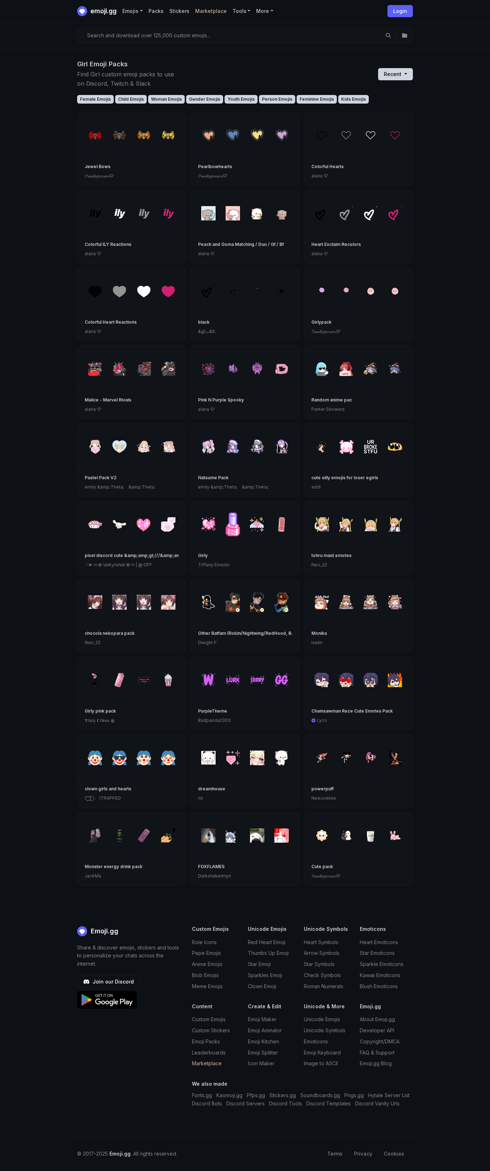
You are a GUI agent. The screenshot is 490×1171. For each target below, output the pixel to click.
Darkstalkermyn (214, 876)
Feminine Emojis (317, 99)
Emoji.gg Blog (376, 1063)
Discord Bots (207, 1103)
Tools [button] (239, 11)
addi (316, 487)
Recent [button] (393, 74)
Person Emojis (277, 99)
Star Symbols (319, 964)
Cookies (394, 1154)
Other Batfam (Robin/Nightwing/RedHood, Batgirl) (251, 633)
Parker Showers (328, 409)
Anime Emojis (207, 964)
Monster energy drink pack (113, 866)
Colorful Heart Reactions (111, 322)
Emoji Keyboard (322, 1052)
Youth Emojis (241, 99)
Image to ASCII (321, 1063)
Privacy (363, 1154)
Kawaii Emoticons (380, 975)
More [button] (262, 11)
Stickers (179, 11)
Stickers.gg (282, 1095)
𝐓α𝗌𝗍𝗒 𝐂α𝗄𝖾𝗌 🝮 (100, 720)
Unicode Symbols (324, 1030)
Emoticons (316, 1041)
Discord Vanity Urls (377, 1103)
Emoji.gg (103, 931)
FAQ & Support (377, 1052)
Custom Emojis (209, 1019)
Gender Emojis (204, 99)
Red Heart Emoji (267, 942)
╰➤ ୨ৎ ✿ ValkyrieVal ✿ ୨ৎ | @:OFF (118, 564)
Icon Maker (261, 1063)
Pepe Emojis (206, 953)
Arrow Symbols (321, 953)
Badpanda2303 (214, 720)
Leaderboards (209, 1052)
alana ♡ (319, 175)
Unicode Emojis (322, 1019)
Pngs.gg (354, 1095)
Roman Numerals (323, 986)
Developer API (377, 1030)
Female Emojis (95, 99)
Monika (319, 633)
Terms (335, 1154)
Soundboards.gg (320, 1095)
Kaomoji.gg (229, 1095)
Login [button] (400, 11)
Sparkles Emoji (265, 975)
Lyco (322, 720)
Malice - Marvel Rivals (108, 400)
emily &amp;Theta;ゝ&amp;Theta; (120, 487)
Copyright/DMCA (380, 1041)
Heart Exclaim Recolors (336, 244)
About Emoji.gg (377, 1019)
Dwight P (207, 642)
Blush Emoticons (379, 986)
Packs (156, 11)
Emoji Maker (262, 1019)
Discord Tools (285, 1103)
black (203, 322)
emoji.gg (103, 11)
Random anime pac (331, 400)
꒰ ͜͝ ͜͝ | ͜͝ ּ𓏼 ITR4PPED (103, 798)
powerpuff (322, 788)
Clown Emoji (262, 986)
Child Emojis (131, 99)
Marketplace (211, 11)
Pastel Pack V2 (101, 477)
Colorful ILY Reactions (108, 244)
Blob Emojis (205, 975)
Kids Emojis (353, 99)
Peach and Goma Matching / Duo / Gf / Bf (241, 244)
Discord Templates (328, 1103)
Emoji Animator (265, 1030)
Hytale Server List (389, 1095)
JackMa (93, 876)
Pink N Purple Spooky (221, 400)
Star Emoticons (377, 953)
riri (200, 798)
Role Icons (204, 942)
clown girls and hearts (108, 788)
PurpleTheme (212, 711)
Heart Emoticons (379, 942)
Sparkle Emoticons (382, 964)
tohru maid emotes (331, 555)
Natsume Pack (213, 477)
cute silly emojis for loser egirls (344, 477)
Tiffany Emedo (214, 564)
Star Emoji (259, 964)
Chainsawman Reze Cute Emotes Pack (352, 711)
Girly (203, 555)
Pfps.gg (256, 1095)
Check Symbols (322, 975)
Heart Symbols (321, 942)
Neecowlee (323, 798)
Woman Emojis (166, 99)
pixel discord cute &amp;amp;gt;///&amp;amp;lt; (137, 555)
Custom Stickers (211, 1030)
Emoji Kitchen (263, 1041)
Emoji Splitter (263, 1052)
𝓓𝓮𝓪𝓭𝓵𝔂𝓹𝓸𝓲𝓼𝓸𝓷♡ (99, 175)
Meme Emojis (207, 986)
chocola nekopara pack (110, 633)
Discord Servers (245, 1103)
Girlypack (321, 322)
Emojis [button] (130, 11)
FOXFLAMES (211, 866)
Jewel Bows (97, 166)
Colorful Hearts (327, 166)
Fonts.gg (202, 1095)
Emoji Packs (206, 1041)
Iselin (316, 642)
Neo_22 (319, 564)
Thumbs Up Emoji (268, 953)
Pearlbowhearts (215, 166)
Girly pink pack (100, 711)
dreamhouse (211, 788)
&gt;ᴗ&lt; (207, 331)
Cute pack (322, 866)
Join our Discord (112, 982)
